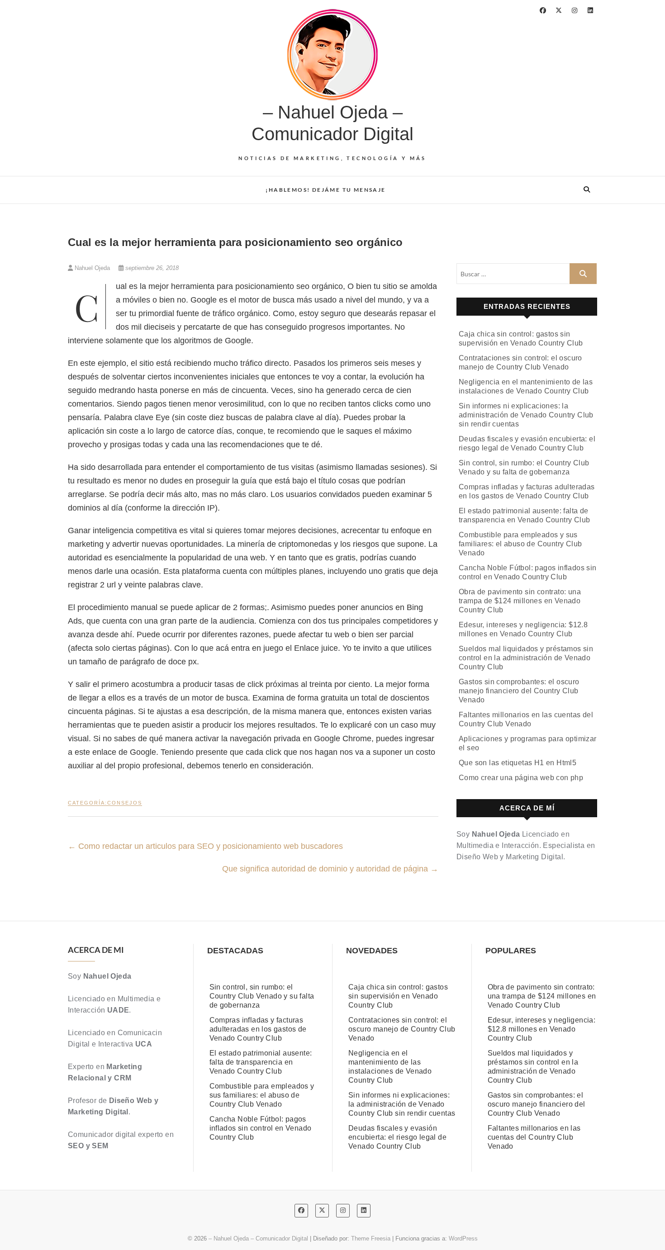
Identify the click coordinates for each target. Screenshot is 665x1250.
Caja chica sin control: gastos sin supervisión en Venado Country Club (398, 996)
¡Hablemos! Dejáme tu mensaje (325, 189)
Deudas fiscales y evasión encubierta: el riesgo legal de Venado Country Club (397, 1137)
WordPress (463, 1238)
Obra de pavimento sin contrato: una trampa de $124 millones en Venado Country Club (520, 601)
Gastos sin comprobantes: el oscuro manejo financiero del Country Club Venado (519, 691)
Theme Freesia (370, 1238)
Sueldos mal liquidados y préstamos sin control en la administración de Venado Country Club (526, 658)
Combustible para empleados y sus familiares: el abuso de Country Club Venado (520, 544)
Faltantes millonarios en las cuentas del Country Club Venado (534, 1137)
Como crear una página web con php (521, 777)
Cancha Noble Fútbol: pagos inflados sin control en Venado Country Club (260, 1128)
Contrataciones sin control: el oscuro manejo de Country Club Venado (402, 1029)
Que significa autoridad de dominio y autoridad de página (330, 868)
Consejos (124, 802)
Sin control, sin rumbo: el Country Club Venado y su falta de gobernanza (261, 996)
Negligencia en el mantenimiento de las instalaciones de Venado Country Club (390, 1066)
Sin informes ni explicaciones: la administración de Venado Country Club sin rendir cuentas (526, 415)
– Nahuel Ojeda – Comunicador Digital (332, 123)
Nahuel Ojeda (92, 268)
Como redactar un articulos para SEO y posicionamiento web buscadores (205, 846)
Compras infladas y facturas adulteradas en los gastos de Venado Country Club (258, 1029)
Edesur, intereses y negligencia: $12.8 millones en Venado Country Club (542, 1029)
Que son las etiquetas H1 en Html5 (517, 763)
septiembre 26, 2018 (151, 268)
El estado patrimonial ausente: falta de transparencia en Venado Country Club (260, 1062)
